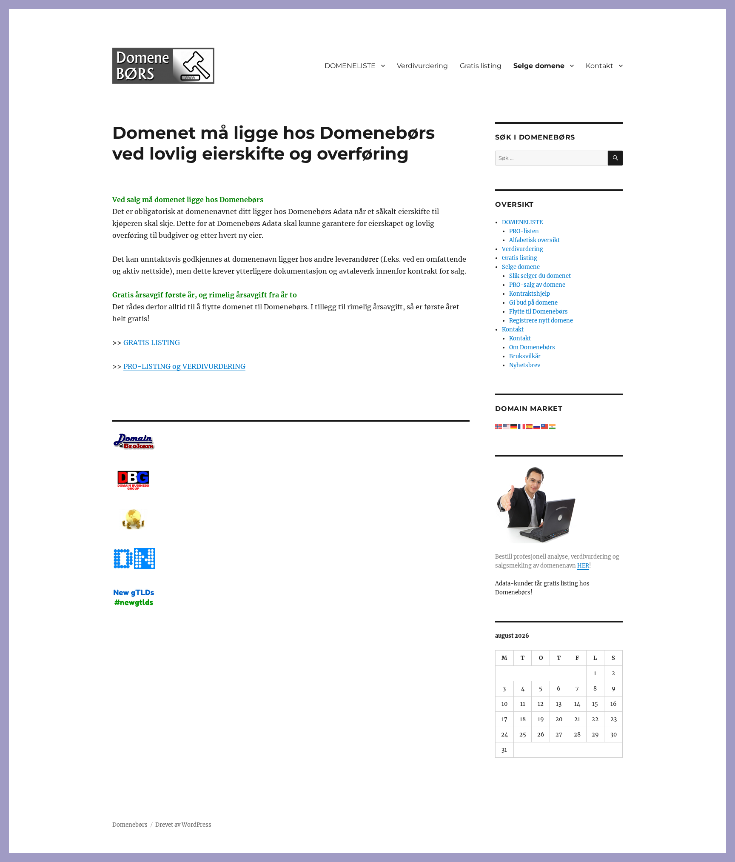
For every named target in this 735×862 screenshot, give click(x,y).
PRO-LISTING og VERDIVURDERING (184, 366)
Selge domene (538, 66)
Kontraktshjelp (529, 293)
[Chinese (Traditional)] (545, 426)
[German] (514, 426)
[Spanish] (529, 426)
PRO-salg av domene (537, 284)
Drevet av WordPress (183, 824)
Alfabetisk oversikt (534, 240)
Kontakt (599, 66)
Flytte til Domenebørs (538, 311)
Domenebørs (130, 824)
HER (583, 565)
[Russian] (537, 426)
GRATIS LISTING (151, 342)
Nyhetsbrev (524, 365)
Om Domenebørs (532, 347)
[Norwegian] (499, 426)
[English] (506, 426)
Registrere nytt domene (541, 320)
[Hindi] (552, 426)
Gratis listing (480, 66)
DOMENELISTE (350, 66)
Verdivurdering (422, 66)
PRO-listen (524, 231)
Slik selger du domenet (540, 276)
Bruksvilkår (525, 356)
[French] (522, 426)
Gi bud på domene (533, 302)
